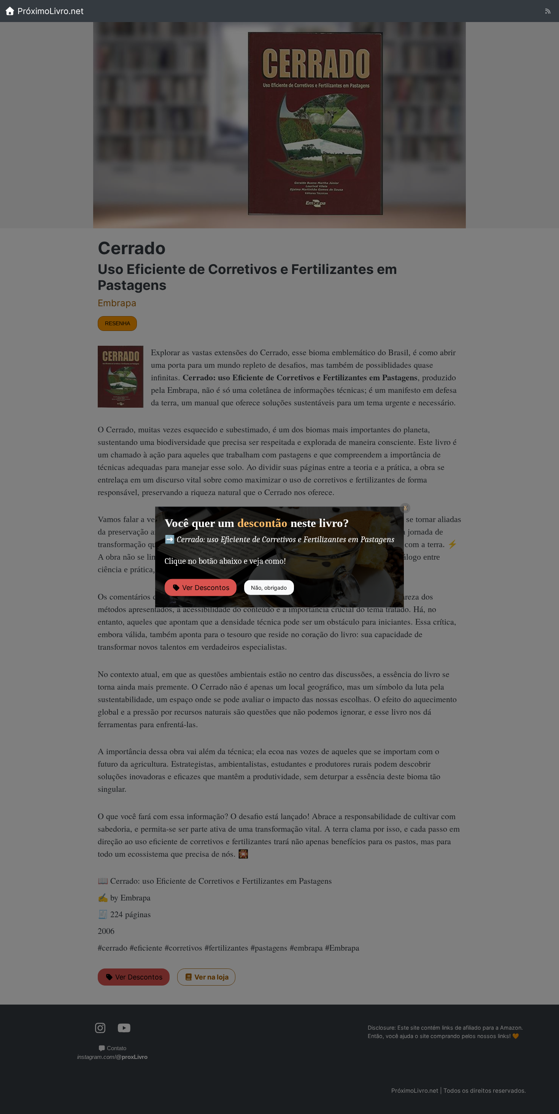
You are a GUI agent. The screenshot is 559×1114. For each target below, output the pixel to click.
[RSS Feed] (547, 11)
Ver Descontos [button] (204, 587)
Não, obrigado (269, 587)
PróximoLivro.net (49, 11)
